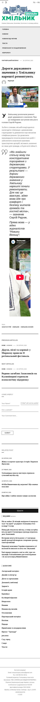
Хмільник (16, 327)
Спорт (4, 643)
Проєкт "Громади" (9, 632)
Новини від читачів (9, 38)
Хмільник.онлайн (27, 327)
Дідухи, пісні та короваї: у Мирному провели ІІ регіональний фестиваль (16, 352)
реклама (5, 636)
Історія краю (7, 590)
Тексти (4, 43)
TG (34, 2)
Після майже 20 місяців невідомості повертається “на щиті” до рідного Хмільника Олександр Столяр (20, 524)
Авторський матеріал (10, 571)
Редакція (11, 80)
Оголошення (7, 613)
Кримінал (6, 594)
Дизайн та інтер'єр (9, 575)
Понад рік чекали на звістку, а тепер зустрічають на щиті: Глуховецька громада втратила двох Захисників (20, 532)
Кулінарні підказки (9, 598)
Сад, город (6, 639)
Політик (5, 620)
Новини (5, 34)
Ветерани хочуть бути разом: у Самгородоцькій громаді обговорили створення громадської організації (20, 540)
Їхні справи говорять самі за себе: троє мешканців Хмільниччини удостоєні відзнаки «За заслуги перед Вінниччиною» (19, 554)
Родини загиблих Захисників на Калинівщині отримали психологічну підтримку (19, 376)
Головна (5, 29)
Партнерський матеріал (10, 60)
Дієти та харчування (10, 579)
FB (38, 2)
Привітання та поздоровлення (14, 48)
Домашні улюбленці (10, 582)
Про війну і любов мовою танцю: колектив (19, 496)
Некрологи (6, 53)
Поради (5, 624)
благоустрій (6, 327)
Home (3, 345)
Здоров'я (5, 586)
